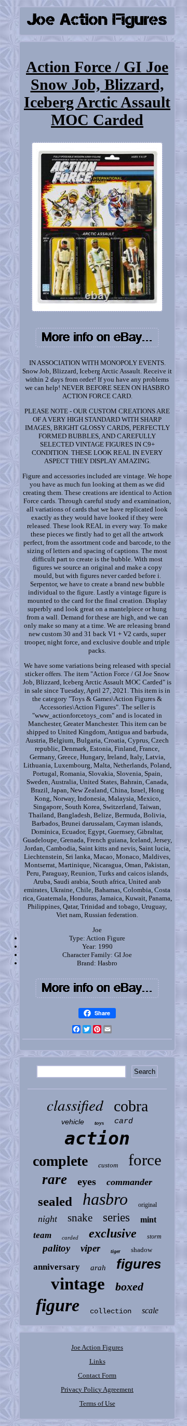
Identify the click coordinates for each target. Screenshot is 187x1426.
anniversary (56, 1267)
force (145, 1160)
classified (75, 1105)
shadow (141, 1250)
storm (154, 1236)
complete (60, 1161)
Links (97, 1361)
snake (80, 1218)
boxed (129, 1286)
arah (98, 1267)
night (47, 1219)
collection (110, 1311)
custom (108, 1165)
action (97, 1138)
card (123, 1121)
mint (148, 1219)
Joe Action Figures (97, 1347)
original (147, 1204)
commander (129, 1182)
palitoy (56, 1248)
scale (150, 1310)
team (42, 1235)
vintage (78, 1283)
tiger (116, 1251)
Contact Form (97, 1375)
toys (99, 1123)
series (116, 1217)
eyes (86, 1181)
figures (138, 1264)
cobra (131, 1105)
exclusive (113, 1233)
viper (90, 1248)
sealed (55, 1201)
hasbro (105, 1199)
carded (70, 1237)
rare (54, 1179)
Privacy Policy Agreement (97, 1389)
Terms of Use (97, 1403)
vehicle (72, 1122)
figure (57, 1305)
